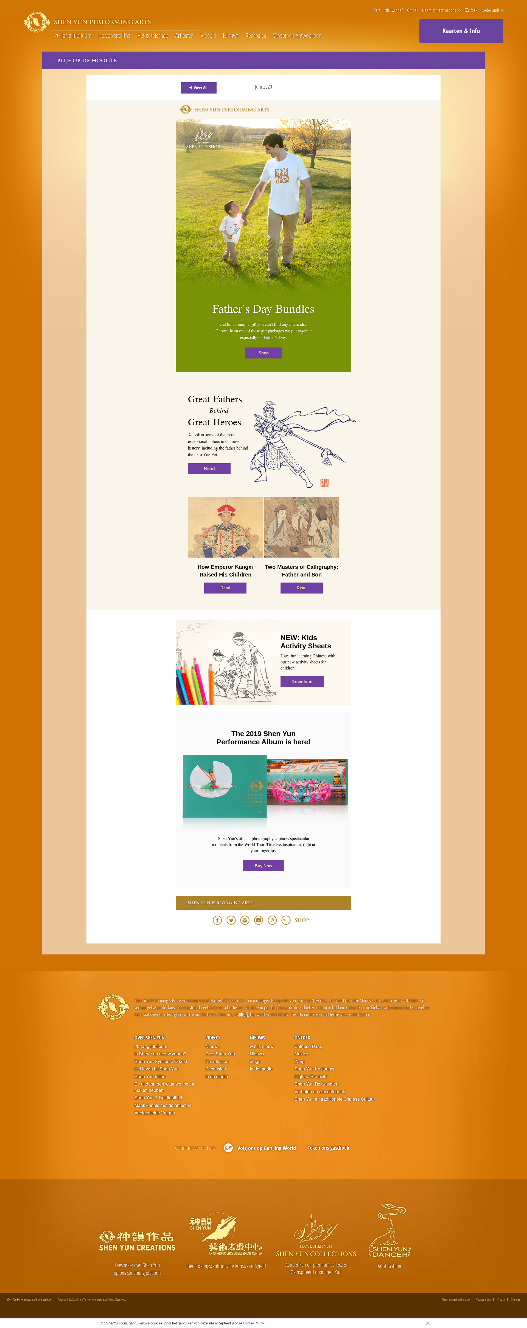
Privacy (501, 1299)
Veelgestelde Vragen (154, 1113)
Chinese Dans (308, 1046)
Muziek (302, 1054)
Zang (300, 1061)
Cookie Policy (253, 1323)
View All (201, 87)
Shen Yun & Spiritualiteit (158, 1098)
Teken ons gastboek (328, 1147)
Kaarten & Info (461, 30)
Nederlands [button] (491, 10)
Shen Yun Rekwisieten (316, 1084)
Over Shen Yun (149, 1037)
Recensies (256, 35)
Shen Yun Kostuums (314, 1069)
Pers (377, 10)
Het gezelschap (152, 35)
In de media (216, 1076)
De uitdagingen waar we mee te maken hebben (164, 1087)
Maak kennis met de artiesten (162, 1105)
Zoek (473, 10)
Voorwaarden (483, 1299)
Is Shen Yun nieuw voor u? (160, 1054)
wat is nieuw (261, 1046)
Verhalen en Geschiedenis (320, 1092)
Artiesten (184, 35)
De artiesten (217, 1061)
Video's (208, 35)
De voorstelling (114, 35)
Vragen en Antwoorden (297, 35)
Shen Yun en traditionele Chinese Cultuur (335, 1099)
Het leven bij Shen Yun (156, 1069)
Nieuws (231, 35)
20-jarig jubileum (72, 35)
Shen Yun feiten (150, 1076)
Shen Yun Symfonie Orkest (160, 1061)
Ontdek (412, 10)
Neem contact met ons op (441, 10)
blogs (255, 1061)
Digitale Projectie (311, 1076)
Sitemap (515, 1299)
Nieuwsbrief (394, 10)
